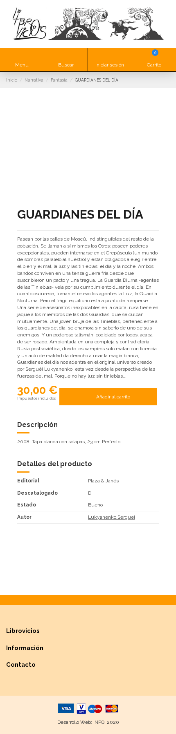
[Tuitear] (28, 549)
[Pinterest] (36, 549)
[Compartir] (21, 549)
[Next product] (167, 79)
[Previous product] (160, 79)
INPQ (98, 722)
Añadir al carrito (113, 397)
